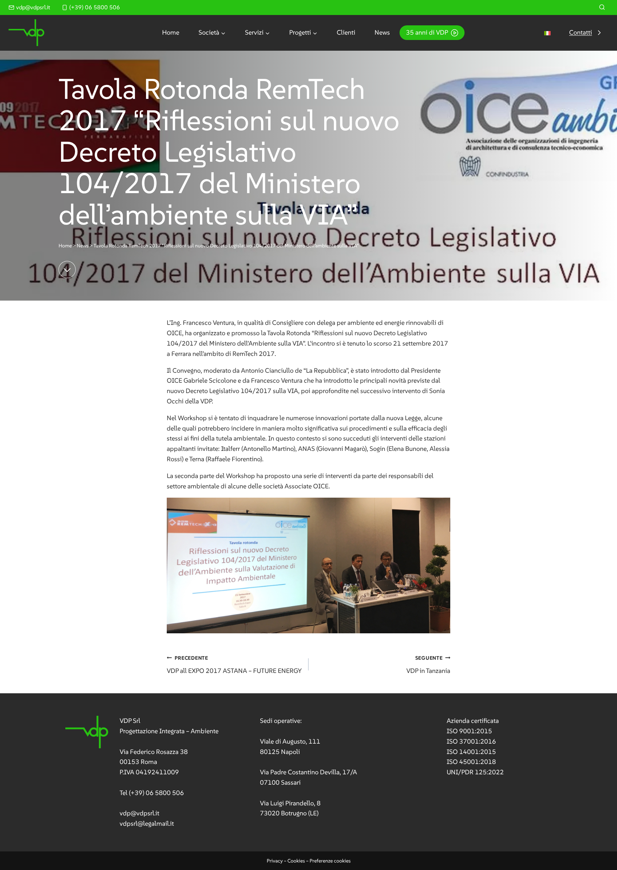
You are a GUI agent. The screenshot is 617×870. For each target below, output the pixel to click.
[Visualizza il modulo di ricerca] (602, 7)
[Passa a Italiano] (547, 32)
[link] (142, 772)
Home (170, 32)
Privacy (275, 861)
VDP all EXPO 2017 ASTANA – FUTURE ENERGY (234, 665)
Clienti (346, 32)
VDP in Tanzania (428, 665)
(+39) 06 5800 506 (156, 793)
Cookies (296, 861)
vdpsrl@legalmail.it (147, 823)
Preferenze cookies (330, 861)
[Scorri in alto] (598, 844)
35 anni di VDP (427, 32)
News (382, 32)
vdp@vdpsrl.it (139, 813)
